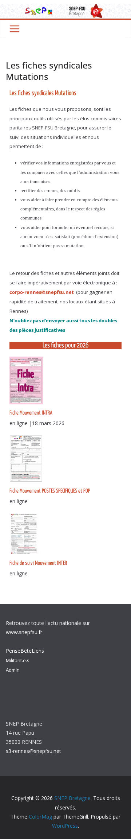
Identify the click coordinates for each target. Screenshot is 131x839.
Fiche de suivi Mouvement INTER (38, 563)
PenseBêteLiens (25, 650)
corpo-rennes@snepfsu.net (42, 292)
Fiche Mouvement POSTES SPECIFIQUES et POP (49, 491)
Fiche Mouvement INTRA (30, 413)
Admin (13, 670)
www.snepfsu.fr (24, 632)
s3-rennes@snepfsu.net (33, 750)
